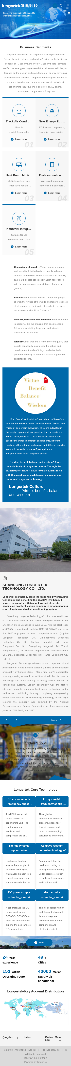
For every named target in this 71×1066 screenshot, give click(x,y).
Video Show (35, 756)
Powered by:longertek (35, 1062)
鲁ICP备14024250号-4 (35, 1058)
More (54, 720)
